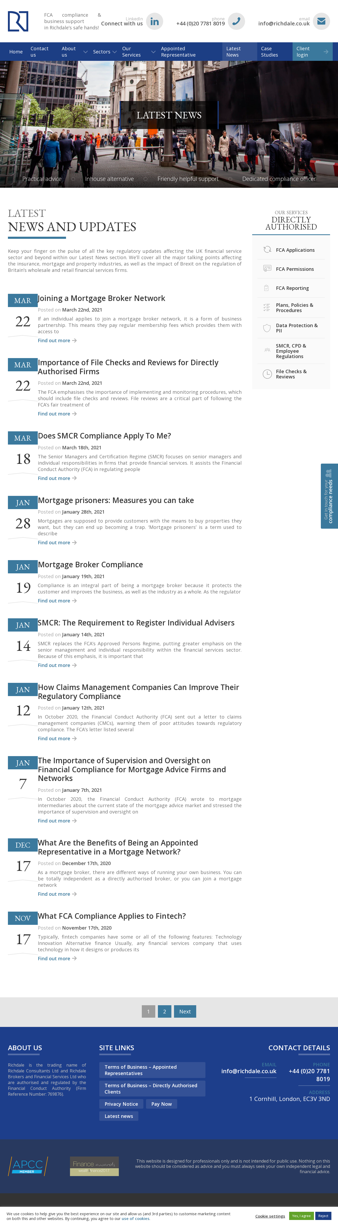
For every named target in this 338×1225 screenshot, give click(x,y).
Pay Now (161, 1104)
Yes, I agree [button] (301, 1215)
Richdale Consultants (18, 21)
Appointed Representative (178, 51)
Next (185, 1011)
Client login (303, 51)
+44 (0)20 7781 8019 (200, 21)
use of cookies (135, 1218)
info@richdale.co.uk (284, 21)
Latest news (119, 1116)
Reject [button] (323, 1215)
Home (16, 51)
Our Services (131, 51)
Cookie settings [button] (270, 1216)
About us (69, 51)
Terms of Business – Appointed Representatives (141, 1070)
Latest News (233, 51)
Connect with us (122, 21)
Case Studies (269, 51)
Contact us (40, 51)
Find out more (54, 340)
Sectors (101, 51)
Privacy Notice (121, 1104)
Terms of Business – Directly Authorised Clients (151, 1088)
